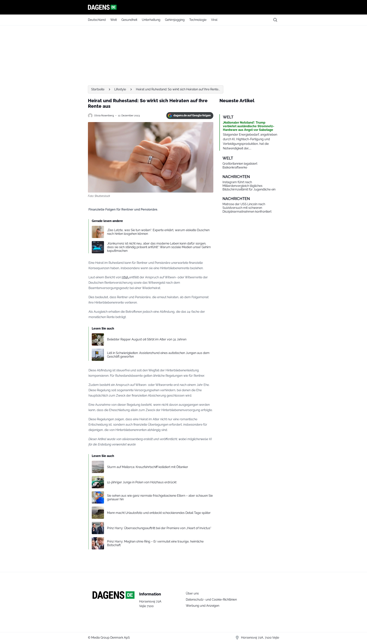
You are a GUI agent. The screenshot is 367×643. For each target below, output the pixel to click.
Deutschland (97, 20)
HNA (125, 277)
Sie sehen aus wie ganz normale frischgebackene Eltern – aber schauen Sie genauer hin (160, 497)
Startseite (97, 89)
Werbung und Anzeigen (202, 605)
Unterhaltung (151, 20)
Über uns (192, 593)
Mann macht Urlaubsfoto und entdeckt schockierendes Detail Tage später (159, 513)
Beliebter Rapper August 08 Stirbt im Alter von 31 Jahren (146, 339)
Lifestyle (120, 89)
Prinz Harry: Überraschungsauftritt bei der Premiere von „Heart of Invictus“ (159, 528)
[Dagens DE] (183, 7)
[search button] (275, 20)
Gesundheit (129, 20)
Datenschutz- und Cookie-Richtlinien (211, 599)
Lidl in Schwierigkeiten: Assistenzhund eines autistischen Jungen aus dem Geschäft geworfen (158, 354)
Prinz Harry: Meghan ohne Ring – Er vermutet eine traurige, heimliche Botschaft (155, 543)
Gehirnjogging (175, 20)
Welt (113, 20)
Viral (214, 20)
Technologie (197, 20)
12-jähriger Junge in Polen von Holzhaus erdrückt (141, 482)
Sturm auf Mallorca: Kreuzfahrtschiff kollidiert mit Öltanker (147, 467)
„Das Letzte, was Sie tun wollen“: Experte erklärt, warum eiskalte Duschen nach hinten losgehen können (158, 232)
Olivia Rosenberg (104, 115)
